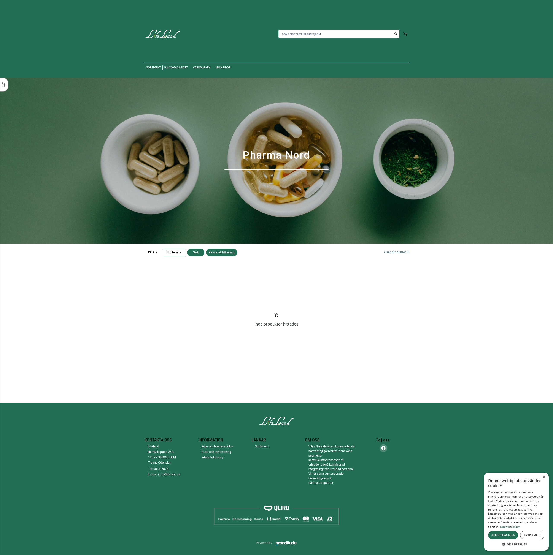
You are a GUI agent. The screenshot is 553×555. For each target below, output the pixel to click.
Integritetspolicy (212, 457)
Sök (196, 252)
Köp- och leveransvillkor (218, 446)
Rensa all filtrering (222, 252)
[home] (162, 34)
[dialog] (516, 512)
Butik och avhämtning (216, 452)
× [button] (543, 477)
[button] (516, 544)
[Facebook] (383, 448)
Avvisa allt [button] (532, 535)
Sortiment (262, 446)
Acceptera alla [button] (503, 535)
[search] (396, 34)
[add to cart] (405, 34)
